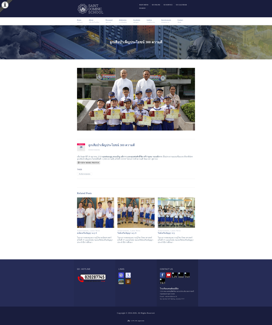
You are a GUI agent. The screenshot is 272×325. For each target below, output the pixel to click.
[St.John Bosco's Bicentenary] (121, 282)
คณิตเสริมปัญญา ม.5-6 (87, 233)
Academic (136, 21)
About (94, 21)
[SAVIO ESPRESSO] (128, 282)
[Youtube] (168, 275)
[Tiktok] (162, 281)
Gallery (151, 21)
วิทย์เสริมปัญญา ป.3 (166, 233)
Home (79, 21)
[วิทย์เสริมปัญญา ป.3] (176, 212)
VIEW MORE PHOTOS (89, 163)
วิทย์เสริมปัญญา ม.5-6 (127, 233)
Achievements (94, 150)
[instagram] (180, 275)
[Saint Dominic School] (90, 8)
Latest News (95, 231)
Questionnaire (166, 21)
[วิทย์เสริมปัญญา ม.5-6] (136, 212)
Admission (123, 21)
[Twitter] (187, 275)
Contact (180, 21)
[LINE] (174, 275)
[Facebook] (162, 275)
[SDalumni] (121, 275)
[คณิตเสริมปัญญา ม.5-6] (95, 212)
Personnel (109, 21)
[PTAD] (128, 275)
